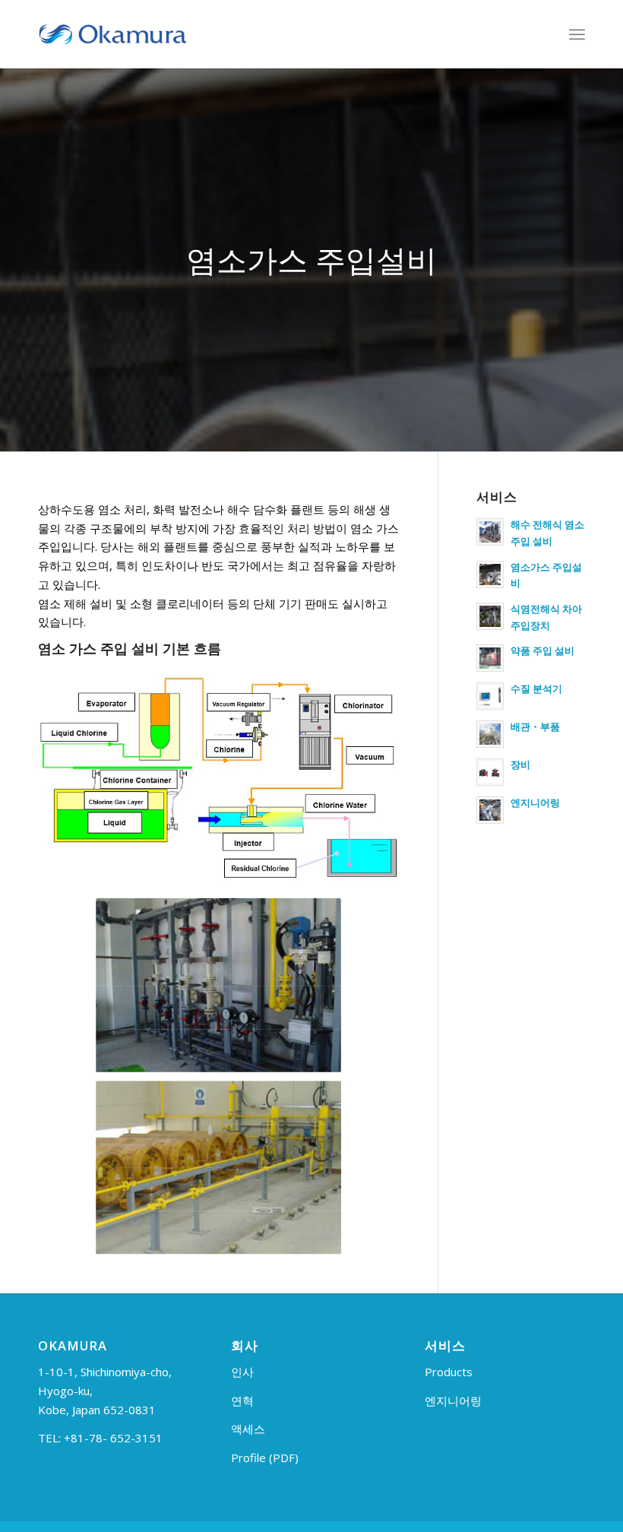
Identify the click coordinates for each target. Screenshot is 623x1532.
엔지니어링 (453, 1400)
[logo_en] (112, 34)
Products (449, 1371)
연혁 (242, 1400)
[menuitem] (577, 34)
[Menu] (577, 34)
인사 (242, 1371)
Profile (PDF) (265, 1457)
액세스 (248, 1428)
